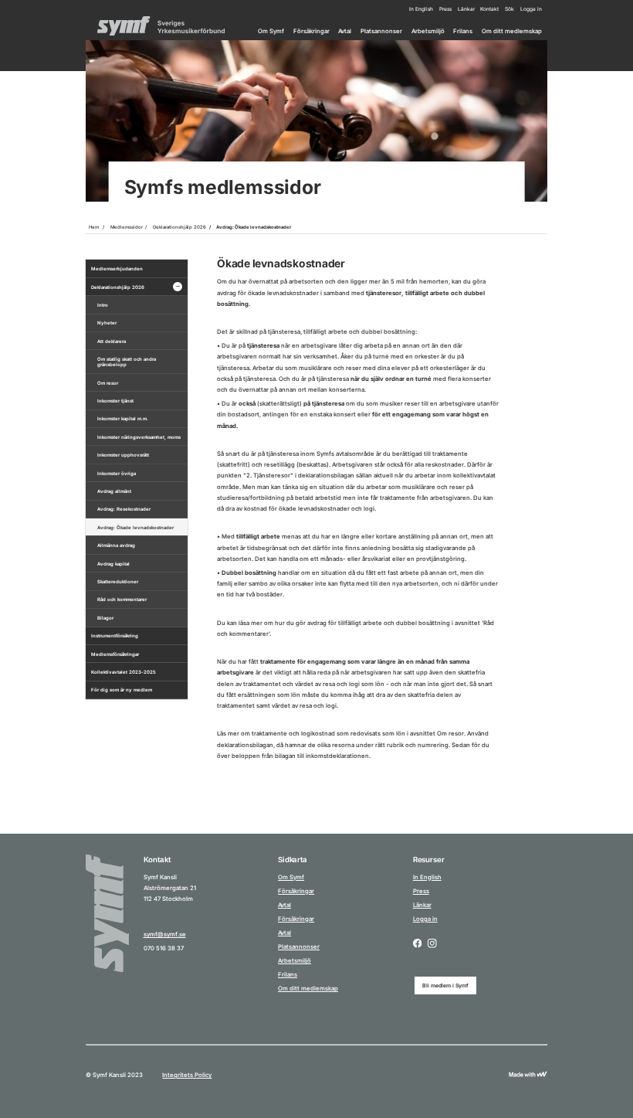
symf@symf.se (165, 934)
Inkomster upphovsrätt (123, 454)
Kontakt (489, 9)
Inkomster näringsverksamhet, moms (139, 437)
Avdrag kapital (113, 563)
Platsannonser (381, 31)
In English (421, 9)
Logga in (531, 9)
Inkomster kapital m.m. (122, 418)
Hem (94, 226)
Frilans (462, 31)
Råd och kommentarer (122, 599)
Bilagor (105, 617)
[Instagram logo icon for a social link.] (432, 944)
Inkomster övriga (116, 473)
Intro (102, 305)
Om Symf (271, 31)
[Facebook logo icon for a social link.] (417, 944)
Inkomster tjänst (115, 400)
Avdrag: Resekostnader (124, 508)
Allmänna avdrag (116, 545)
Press (445, 9)
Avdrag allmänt (114, 491)
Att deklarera (111, 341)
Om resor (107, 383)
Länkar (466, 9)
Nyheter (107, 322)
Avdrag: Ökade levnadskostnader (253, 226)
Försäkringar (311, 31)
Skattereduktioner (117, 581)
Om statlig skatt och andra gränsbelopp (126, 361)
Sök (509, 9)
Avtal (344, 31)
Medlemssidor (126, 226)
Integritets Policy (187, 1075)
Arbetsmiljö (428, 31)
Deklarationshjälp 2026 (179, 226)
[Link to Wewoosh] (528, 1075)
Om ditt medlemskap (512, 31)
